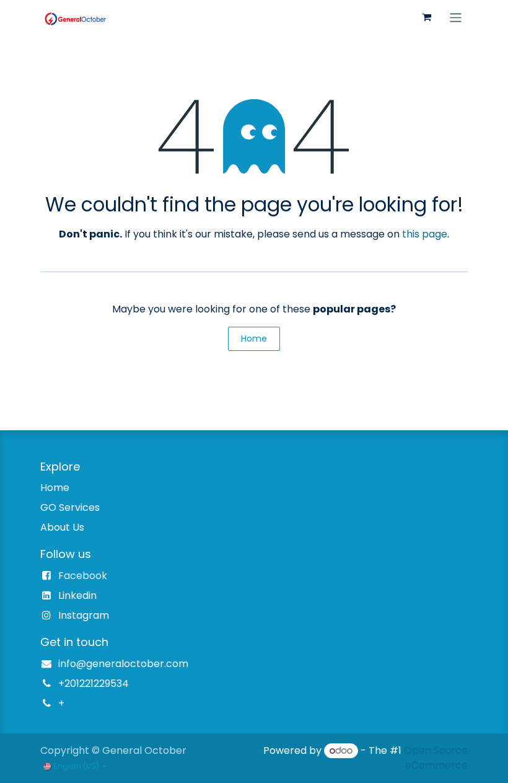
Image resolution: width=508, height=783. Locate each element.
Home (254, 338)
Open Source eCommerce (436, 757)
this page (424, 234)
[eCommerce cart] (427, 17)
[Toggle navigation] (456, 17)
